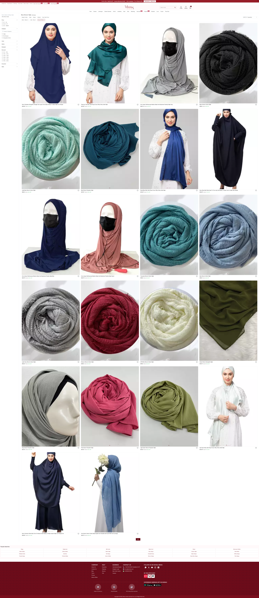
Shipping (104, 569)
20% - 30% (6, 55)
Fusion (162, 11)
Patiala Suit (65, 549)
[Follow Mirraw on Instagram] (155, 567)
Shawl (194, 549)
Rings (22, 549)
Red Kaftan (237, 551)
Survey (31, 3)
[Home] (129, 7)
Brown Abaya (151, 556)
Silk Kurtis (108, 549)
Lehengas (100, 11)
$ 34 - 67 (5, 23)
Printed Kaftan (65, 556)
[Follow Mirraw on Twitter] (148, 567)
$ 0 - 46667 (6, 25)
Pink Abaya (237, 556)
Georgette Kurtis (7, 37)
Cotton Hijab (194, 551)
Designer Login (116, 569)
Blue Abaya (151, 551)
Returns (103, 571)
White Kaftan (65, 551)
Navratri (139, 11)
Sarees (94, 11)
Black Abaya (193, 553)
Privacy (93, 575)
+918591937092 (128, 571)
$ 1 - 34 (5, 22)
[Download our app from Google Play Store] (148, 585)
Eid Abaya (108, 553)
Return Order (26, 3)
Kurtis (114, 11)
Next (138, 539)
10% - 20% (6, 53)
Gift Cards (46, 3)
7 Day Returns (9, 3)
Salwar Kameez (107, 11)
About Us (94, 567)
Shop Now (51, 101)
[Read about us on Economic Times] (145, 576)
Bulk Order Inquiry (38, 3)
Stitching (15, 3)
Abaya (34, 17)
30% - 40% (6, 57)
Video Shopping (54, 3)
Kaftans (39, 17)
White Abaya (237, 553)
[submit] (175, 7)
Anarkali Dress (151, 553)
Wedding (133, 11)
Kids (128, 11)
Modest (153, 11)
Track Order (20, 3)
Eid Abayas (5, 35)
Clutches (65, 553)
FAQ (103, 573)
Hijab (4, 34)
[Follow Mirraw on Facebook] (158, 567)
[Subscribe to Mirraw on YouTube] (152, 567)
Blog (92, 571)
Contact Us (4, 3)
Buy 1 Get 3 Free (46, 17)
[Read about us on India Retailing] (149, 576)
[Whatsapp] (145, 567)
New (91, 11)
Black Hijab (108, 551)
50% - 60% (6, 60)
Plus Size (167, 11)
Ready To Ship (24, 17)
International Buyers (117, 567)
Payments (104, 567)
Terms (93, 573)
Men (124, 11)
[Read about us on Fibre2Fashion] (153, 576)
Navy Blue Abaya (194, 556)
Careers (114, 573)
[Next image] (78, 63)
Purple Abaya (22, 556)
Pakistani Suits (22, 553)
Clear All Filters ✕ (41, 19)
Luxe (158, 11)
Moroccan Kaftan (237, 549)
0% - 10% (5, 52)
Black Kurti (151, 549)
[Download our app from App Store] (157, 585)
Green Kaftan (108, 556)
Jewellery (119, 11)
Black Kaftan (22, 551)
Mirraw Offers (95, 577)
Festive (146, 11)
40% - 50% (6, 59)
